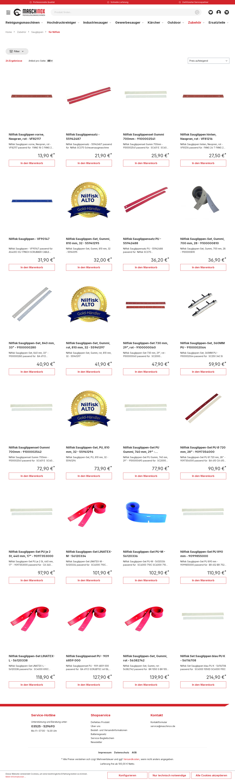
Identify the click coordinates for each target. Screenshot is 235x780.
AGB (134, 752)
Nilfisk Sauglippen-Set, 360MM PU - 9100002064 (202, 345)
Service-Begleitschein (102, 738)
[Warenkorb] (226, 12)
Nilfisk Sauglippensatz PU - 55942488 (142, 241)
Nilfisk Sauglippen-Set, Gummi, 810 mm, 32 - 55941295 (88, 241)
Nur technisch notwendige (169, 775)
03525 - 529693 (43, 726)
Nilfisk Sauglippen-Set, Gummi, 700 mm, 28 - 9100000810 (202, 241)
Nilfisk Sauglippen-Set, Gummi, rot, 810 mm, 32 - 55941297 (88, 345)
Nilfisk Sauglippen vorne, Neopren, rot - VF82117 (26, 136)
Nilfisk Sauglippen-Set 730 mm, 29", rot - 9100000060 (145, 345)
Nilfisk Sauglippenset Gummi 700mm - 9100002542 (29, 449)
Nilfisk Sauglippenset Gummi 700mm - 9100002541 (143, 136)
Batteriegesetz (98, 734)
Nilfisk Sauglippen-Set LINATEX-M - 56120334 (89, 554)
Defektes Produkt (100, 722)
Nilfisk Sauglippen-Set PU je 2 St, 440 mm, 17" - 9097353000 (31, 554)
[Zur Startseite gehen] (29, 12)
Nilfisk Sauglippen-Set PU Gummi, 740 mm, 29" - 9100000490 (141, 450)
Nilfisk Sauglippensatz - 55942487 (83, 136)
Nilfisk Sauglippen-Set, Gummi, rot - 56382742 (145, 658)
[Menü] (8, 12)
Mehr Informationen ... (16, 777)
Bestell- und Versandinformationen (109, 730)
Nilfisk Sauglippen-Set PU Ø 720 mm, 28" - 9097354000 (203, 449)
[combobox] (122, 12)
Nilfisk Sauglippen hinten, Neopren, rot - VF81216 (198, 136)
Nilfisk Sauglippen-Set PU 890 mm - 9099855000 (201, 554)
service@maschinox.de (163, 726)
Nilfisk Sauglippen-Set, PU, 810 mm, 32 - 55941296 (88, 449)
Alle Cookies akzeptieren (211, 775)
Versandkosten (131, 759)
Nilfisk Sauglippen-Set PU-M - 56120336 (144, 554)
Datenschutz (121, 752)
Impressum (105, 752)
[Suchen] (197, 12)
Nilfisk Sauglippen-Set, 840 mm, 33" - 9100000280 (32, 345)
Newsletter (96, 742)
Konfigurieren (127, 775)
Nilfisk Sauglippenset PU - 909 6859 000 (87, 658)
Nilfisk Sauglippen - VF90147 (29, 239)
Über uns (95, 726)
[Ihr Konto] (218, 12)
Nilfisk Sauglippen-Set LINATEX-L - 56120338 (32, 658)
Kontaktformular (159, 722)
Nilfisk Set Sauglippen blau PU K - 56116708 (202, 658)
